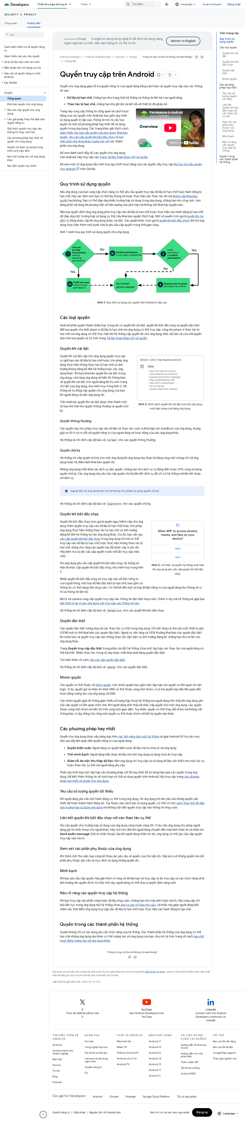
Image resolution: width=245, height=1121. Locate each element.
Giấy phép (80, 1112)
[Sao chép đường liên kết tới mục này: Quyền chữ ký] (83, 451)
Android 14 (155, 1058)
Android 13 (155, 1064)
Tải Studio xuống (190, 1067)
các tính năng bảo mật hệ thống (138, 736)
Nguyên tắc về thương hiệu (105, 1112)
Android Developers (70, 56)
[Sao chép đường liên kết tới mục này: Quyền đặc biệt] (88, 621)
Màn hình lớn (124, 1041)
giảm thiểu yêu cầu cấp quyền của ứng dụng (88, 133)
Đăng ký (202, 1112)
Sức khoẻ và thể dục (96, 1052)
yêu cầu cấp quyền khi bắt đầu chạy (91, 137)
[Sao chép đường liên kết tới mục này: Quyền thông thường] (94, 421)
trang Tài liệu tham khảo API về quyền (124, 157)
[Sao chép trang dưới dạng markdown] (170, 75)
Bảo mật (57, 1059)
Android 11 (155, 1075)
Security (11, 14)
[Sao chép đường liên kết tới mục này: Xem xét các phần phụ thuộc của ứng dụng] (134, 849)
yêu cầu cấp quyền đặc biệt (107, 660)
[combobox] (143, 4)
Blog (55, 1076)
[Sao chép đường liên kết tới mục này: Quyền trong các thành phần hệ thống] (141, 924)
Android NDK (188, 1073)
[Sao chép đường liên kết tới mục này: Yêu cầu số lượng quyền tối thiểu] (116, 791)
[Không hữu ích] (202, 57)
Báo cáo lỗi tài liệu (223, 1047)
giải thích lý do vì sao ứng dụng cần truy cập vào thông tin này (99, 603)
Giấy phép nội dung (155, 971)
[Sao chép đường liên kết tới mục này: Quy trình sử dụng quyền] (113, 184)
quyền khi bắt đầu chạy (174, 220)
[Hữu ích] (196, 57)
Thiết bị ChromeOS (127, 1052)
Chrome (114, 1096)
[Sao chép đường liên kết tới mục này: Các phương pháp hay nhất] (118, 729)
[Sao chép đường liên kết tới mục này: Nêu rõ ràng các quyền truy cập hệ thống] (131, 893)
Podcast (57, 1082)
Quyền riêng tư (93, 1067)
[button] (23, 62)
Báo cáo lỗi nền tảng (224, 1041)
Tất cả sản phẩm (186, 1096)
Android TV (123, 1064)
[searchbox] (24, 34)
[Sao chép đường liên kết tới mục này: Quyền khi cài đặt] (92, 349)
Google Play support (224, 1052)
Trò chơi (89, 1041)
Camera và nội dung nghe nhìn (96, 1060)
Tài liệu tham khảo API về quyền (127, 338)
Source (57, 1065)
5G (86, 1072)
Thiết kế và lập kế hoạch (52, 4)
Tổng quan (10, 23)
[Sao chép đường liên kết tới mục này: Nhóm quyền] (84, 677)
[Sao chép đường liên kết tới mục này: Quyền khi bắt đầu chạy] (102, 514)
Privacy (30, 14)
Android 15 (155, 1052)
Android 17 (155, 1041)
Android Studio (212, 4)
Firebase (131, 1096)
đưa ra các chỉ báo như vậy (138, 905)
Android (57, 1044)
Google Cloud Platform (156, 1096)
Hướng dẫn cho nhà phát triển (192, 1055)
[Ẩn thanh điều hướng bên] (43, 1114)
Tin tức (56, 1070)
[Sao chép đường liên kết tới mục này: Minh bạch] (80, 871)
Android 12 (155, 1070)
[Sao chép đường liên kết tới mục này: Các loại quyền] (93, 318)
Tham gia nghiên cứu (225, 1058)
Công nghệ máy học (96, 1047)
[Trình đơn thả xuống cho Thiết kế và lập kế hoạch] (72, 4)
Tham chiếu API (189, 1062)
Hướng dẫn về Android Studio (193, 1046)
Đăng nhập (234, 4)
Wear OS (122, 1047)
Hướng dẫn (33, 23)
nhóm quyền (103, 685)
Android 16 (155, 1047)
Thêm (84, 4)
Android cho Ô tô (126, 1058)
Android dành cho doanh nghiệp (63, 1052)
